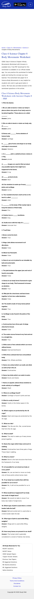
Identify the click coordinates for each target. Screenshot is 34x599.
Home (3, 48)
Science (25, 48)
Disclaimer (17, 583)
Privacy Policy (17, 578)
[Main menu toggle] (30, 4)
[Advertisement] (17, 27)
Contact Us (17, 586)
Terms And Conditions (17, 581)
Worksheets (17, 48)
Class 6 (9, 48)
